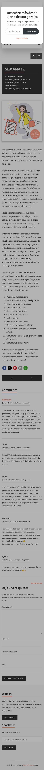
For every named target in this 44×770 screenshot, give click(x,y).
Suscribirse (31, 31)
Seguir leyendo (22, 38)
